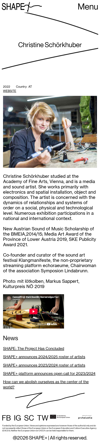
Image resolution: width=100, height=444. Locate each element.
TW (42, 418)
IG (17, 418)
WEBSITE (9, 91)
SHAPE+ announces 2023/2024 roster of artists (44, 365)
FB (6, 418)
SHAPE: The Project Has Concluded (33, 348)
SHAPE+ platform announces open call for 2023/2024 (49, 373)
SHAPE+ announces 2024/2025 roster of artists (44, 357)
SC (29, 418)
